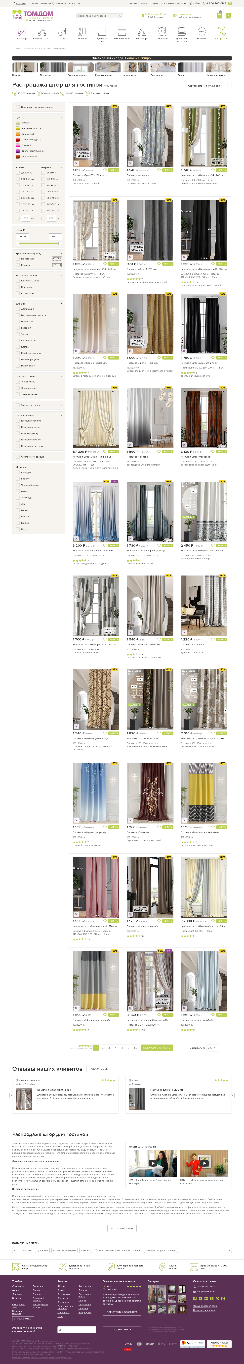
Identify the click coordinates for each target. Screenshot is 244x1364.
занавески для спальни (85, 652)
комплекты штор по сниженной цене (147, 746)
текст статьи (44, 1354)
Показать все (99, 1068)
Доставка (17, 1294)
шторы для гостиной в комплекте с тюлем (150, 370)
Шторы (61, 1286)
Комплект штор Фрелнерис (54, 1089)
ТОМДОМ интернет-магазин (33, 14)
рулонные (42, 1250)
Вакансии (38, 1286)
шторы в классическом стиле (197, 845)
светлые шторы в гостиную (195, 375)
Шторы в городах (17, 1312)
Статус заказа (168, 3)
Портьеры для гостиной (65, 1307)
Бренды (83, 1290)
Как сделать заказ (18, 1306)
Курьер (35, 3)
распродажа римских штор (195, 558)
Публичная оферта (21, 1358)
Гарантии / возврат (38, 1299)
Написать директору (204, 1310)
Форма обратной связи (205, 1306)
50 (135, 1047)
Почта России (74, 3)
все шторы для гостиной (86, 183)
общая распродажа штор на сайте (199, 183)
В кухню (61, 1290)
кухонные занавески (192, 652)
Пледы (82, 1300)
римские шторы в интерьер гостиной (147, 282)
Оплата (133, 3)
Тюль (60, 1316)
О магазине (18, 1286)
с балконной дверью (64, 1250)
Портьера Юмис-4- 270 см (166, 1089)
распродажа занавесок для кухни (199, 464)
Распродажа (85, 1312)
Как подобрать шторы (40, 1306)
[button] (81, 136)
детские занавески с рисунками (144, 657)
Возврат (144, 3)
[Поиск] (120, 15)
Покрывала (85, 1304)
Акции (15, 1290)
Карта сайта (66, 1358)
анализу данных (25, 1352)
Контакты (181, 3)
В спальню (63, 1302)
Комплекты (63, 1312)
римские (27, 1250)
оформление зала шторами (141, 183)
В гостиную (63, 1294)
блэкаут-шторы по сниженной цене (92, 277)
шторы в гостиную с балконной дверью (94, 375)
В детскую (63, 1298)
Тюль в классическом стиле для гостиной (118, 1250)
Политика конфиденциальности (45, 1358)
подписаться (122, 1329)
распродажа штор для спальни (143, 464)
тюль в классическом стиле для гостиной (95, 468)
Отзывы (154, 3)
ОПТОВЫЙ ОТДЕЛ (23, 1319)
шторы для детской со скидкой (90, 563)
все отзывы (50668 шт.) (122, 1312)
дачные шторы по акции (140, 563)
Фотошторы (85, 1286)
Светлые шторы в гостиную (161, 1250)
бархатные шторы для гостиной (144, 840)
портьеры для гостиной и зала (197, 746)
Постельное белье (85, 1295)
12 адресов (61, 3)
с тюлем (85, 1250)
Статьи (36, 1290)
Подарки (83, 1308)
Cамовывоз (45, 3)
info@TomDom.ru (206, 1291)
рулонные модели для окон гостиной (201, 285)
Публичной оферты (155, 1329)
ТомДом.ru (31, 1341)
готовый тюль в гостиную (87, 845)
